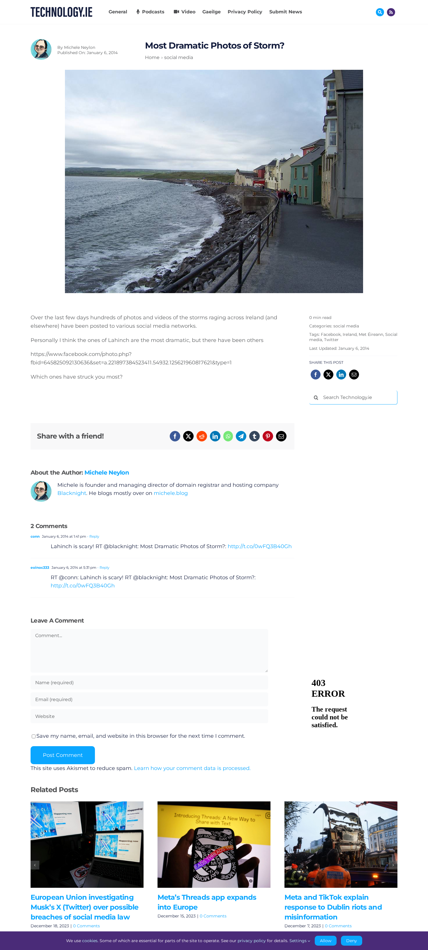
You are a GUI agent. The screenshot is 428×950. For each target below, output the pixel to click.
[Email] (281, 436)
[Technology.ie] (61, 9)
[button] (35, 865)
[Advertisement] (353, 497)
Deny (351, 940)
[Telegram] (241, 436)
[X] (188, 436)
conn (35, 536)
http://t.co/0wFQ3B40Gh (260, 546)
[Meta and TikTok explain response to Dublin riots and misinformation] (340, 844)
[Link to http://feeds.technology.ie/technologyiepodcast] (391, 12)
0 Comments (86, 925)
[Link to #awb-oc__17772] (380, 12)
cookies (90, 940)
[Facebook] (175, 436)
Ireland (350, 334)
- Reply (92, 536)
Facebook (331, 334)
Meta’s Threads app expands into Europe (205, 844)
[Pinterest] (268, 436)
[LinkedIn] (215, 436)
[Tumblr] (254, 436)
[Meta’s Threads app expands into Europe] (214, 844)
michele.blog (171, 493)
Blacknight (71, 493)
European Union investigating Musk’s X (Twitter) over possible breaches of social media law (78, 844)
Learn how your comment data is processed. (192, 768)
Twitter (331, 339)
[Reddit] (201, 436)
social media (346, 326)
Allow (325, 940)
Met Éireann (371, 334)
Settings (298, 940)
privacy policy (252, 940)
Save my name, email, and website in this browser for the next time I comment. (140, 736)
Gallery (95, 844)
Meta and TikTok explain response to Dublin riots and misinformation (332, 844)
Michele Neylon (79, 47)
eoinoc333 (40, 567)
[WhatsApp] (228, 436)
